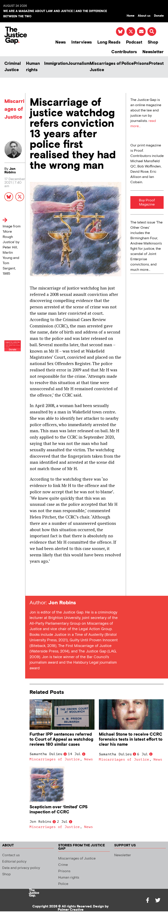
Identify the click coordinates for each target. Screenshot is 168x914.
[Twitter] (157, 900)
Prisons (141, 63)
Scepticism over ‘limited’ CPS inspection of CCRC (59, 809)
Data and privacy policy (21, 868)
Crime (63, 865)
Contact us (11, 855)
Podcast (134, 42)
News (60, 42)
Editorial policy (14, 861)
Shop (153, 42)
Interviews (81, 42)
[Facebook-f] (147, 900)
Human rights (33, 67)
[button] (152, 31)
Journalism (79, 63)
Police (127, 63)
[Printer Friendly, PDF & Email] (32, 587)
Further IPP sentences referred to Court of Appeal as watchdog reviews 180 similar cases (61, 739)
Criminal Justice (12, 67)
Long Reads (109, 42)
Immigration (56, 63)
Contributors (124, 52)
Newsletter (153, 52)
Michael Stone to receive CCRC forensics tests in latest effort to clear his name (131, 739)
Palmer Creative (71, 910)
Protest (156, 63)
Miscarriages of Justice (105, 67)
